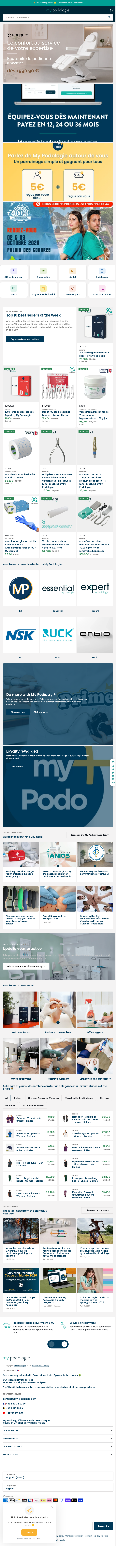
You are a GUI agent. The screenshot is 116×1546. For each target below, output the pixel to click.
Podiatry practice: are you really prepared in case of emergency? (18, 864)
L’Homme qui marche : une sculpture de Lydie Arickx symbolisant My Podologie (89, 1248)
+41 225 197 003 (14, 1413)
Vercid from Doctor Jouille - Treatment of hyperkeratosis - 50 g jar (91, 412)
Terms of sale (88, 1536)
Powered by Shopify (40, 1365)
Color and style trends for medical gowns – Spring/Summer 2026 (91, 1295)
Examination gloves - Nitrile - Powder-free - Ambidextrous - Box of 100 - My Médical (19, 540)
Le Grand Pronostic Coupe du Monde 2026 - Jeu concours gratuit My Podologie (19, 1296)
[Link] (56, 53)
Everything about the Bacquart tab (53, 909)
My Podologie (20, 1365)
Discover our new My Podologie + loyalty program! (53, 1295)
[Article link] (20, 854)
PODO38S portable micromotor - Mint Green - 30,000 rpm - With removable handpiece (91, 540)
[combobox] (56, 17)
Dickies (18, 1085)
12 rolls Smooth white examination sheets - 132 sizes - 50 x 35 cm (55, 539)
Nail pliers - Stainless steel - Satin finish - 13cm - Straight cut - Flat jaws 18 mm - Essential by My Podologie (56, 476)
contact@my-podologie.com (19, 1399)
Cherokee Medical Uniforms (79, 1085)
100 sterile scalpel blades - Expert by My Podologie (19, 411)
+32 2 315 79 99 (14, 1408)
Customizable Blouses (49, 1093)
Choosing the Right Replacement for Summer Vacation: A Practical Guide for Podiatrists (91, 911)
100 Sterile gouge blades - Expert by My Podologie (91, 353)
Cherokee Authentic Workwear (43, 1085)
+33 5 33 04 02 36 (16, 1403)
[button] (4, 10)
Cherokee (10, 1093)
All (6, 1085)
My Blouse (26, 1093)
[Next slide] (62, 1339)
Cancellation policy (56, 1540)
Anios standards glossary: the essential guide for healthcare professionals (54, 865)
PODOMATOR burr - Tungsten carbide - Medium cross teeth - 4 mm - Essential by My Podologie (90, 476)
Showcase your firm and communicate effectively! (91, 864)
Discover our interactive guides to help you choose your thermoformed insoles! (19, 911)
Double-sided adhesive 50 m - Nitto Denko (20, 472)
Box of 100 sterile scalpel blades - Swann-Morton (54, 411)
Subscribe (99, 1526)
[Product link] (91, 335)
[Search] (105, 17)
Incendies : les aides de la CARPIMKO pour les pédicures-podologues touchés (20, 1248)
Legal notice (100, 1536)
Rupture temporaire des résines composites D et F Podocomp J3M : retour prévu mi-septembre (55, 1248)
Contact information (72, 1536)
